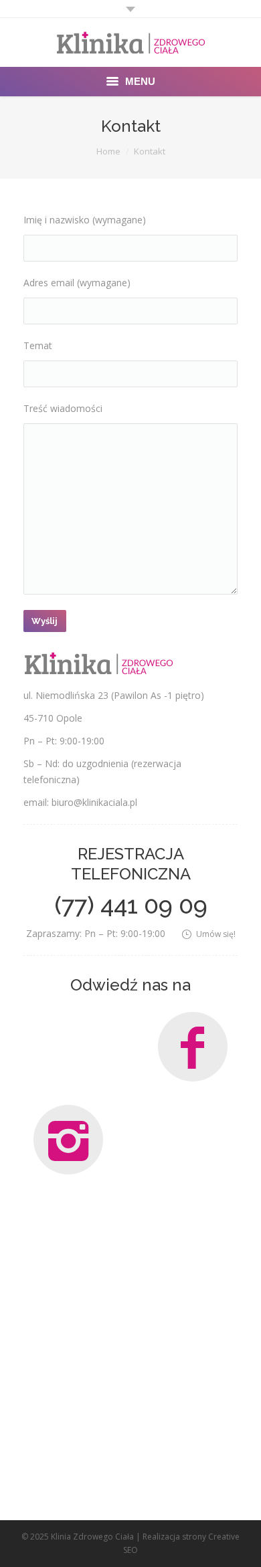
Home (108, 151)
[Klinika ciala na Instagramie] (68, 1139)
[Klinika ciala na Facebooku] (192, 1046)
